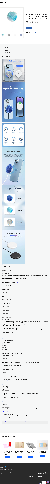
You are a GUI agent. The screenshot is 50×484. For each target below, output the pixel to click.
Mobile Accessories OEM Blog (34, 2)
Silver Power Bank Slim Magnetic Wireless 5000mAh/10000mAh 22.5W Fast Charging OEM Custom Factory (31, 453)
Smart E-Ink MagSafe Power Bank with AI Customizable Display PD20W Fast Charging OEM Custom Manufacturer (7, 453)
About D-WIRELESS (16, 2)
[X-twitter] (49, 482)
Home (10, 2)
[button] (22, 9)
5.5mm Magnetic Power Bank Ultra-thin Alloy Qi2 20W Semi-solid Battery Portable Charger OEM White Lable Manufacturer (19, 453)
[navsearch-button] (49, 2)
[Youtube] (46, 482)
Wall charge (17, 421)
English (41, 483)
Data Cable (4, 421)
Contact (44, 2)
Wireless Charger (28, 421)
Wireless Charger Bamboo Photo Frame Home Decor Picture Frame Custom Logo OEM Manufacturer (42, 453)
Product (24, 2)
